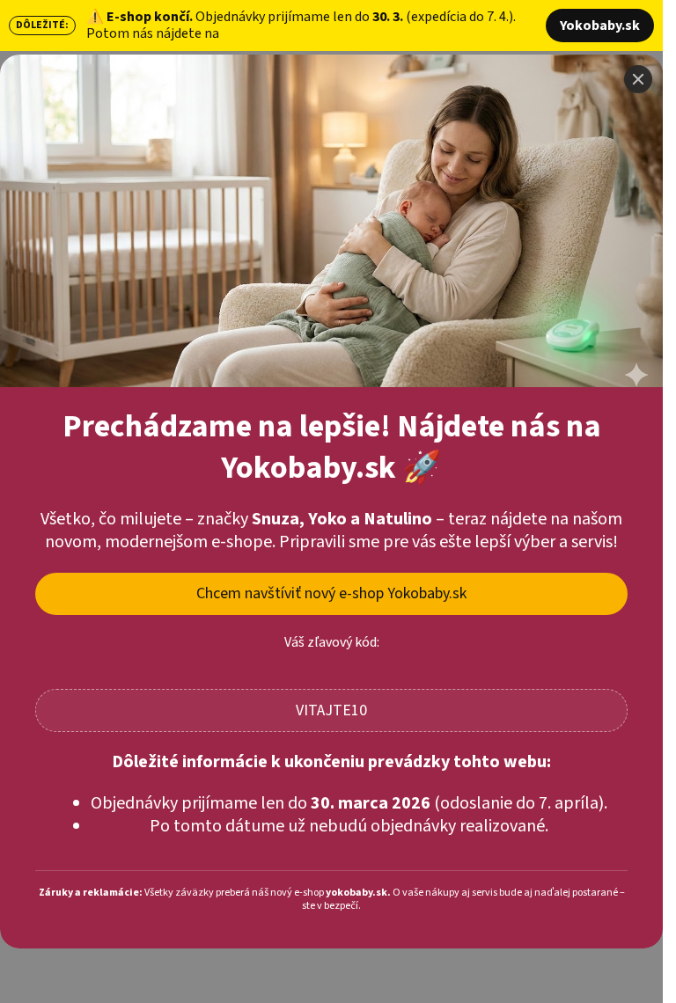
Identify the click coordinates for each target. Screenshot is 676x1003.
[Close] (638, 79)
